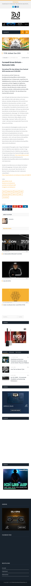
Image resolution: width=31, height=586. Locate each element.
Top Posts (18, 352)
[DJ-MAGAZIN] (15, 15)
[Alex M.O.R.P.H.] (15, 270)
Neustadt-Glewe (7, 194)
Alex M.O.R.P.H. (7, 281)
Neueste (5, 352)
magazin (5, 57)
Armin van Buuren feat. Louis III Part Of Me (14, 305)
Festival (16, 191)
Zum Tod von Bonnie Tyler (17, 369)
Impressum (5, 571)
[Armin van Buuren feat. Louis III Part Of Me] (15, 296)
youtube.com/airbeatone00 (9, 185)
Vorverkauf (5, 197)
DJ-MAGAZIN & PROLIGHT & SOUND (12, 254)
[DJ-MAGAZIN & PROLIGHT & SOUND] (15, 243)
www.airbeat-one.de (7, 181)
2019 (4, 191)
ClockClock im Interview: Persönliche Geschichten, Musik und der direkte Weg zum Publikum (16, 4)
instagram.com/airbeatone (8, 187)
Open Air (15, 194)
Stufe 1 (20, 194)
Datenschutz (5, 574)
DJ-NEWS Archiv (25, 57)
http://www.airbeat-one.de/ (22, 155)
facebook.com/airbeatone (8, 183)
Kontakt (4, 568)
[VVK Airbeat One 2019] (15, 44)
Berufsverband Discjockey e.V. (19, 582)
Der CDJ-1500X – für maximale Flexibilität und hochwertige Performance (18, 379)
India (21, 191)
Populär (11, 352)
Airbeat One (10, 191)
